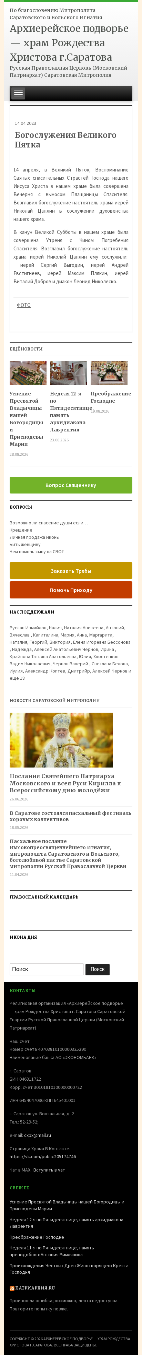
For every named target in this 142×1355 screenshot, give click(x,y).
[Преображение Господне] (109, 375)
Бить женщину (25, 544)
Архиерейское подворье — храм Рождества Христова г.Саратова (69, 42)
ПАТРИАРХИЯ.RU (35, 1288)
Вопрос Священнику (70, 485)
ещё (17, 678)
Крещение (21, 530)
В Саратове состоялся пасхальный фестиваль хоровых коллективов (70, 816)
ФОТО (24, 305)
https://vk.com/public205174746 (43, 1156)
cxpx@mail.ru (37, 1135)
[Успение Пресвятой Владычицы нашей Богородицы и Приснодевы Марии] (28, 375)
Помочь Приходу (71, 589)
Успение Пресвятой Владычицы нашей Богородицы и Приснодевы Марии (26, 419)
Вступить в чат (49, 1170)
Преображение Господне (109, 397)
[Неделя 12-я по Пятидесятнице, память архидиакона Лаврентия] (68, 375)
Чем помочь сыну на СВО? (37, 551)
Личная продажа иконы (35, 537)
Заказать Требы (71, 570)
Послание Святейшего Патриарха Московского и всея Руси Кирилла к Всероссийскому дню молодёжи (65, 783)
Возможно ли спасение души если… (49, 523)
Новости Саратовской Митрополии (55, 700)
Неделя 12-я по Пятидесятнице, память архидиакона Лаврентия (68, 412)
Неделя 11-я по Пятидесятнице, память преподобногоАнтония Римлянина (52, 1251)
